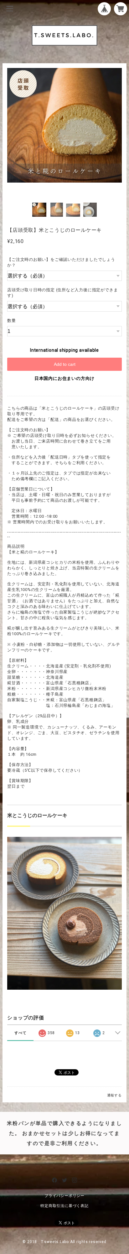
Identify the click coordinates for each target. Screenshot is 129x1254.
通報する (114, 1095)
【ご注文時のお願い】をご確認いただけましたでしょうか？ (61, 262)
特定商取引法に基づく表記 (64, 1206)
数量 (11, 320)
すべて (20, 1033)
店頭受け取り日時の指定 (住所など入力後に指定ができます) (62, 293)
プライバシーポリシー (64, 1196)
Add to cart (64, 364)
